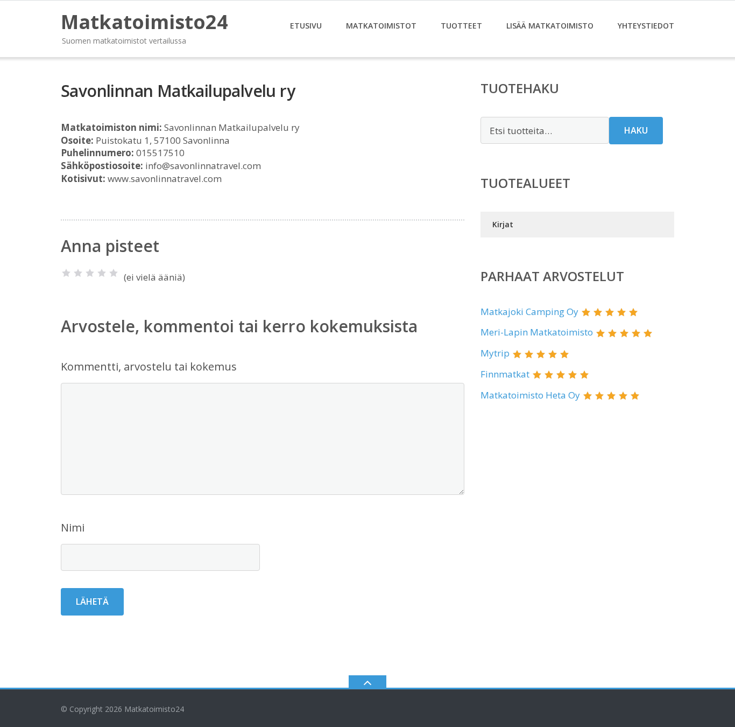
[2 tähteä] (78, 273)
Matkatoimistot (381, 25)
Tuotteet (461, 25)
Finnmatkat (504, 374)
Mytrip (495, 353)
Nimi (72, 527)
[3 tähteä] (89, 273)
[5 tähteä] (113, 273)
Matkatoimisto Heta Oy (530, 395)
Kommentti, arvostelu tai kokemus (149, 366)
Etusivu (306, 25)
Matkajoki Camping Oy (529, 311)
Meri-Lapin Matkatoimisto (536, 332)
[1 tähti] (66, 273)
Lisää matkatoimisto (549, 25)
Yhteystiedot (646, 25)
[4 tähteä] (101, 273)
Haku (636, 130)
